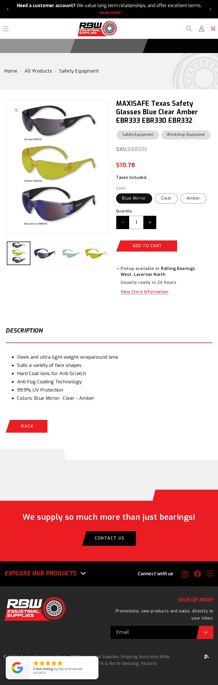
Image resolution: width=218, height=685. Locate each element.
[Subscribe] (204, 632)
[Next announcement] (210, 9)
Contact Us (110, 538)
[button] (189, 28)
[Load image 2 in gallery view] (44, 253)
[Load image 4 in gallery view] (95, 253)
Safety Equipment (79, 71)
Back (27, 426)
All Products (38, 71)
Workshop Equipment (186, 134)
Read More (110, 12)
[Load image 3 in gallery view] (69, 253)
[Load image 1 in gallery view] (18, 253)
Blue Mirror (134, 198)
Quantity (124, 211)
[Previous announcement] (7, 9)
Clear (166, 198)
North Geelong (124, 663)
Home (11, 71)
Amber (193, 198)
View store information (144, 292)
